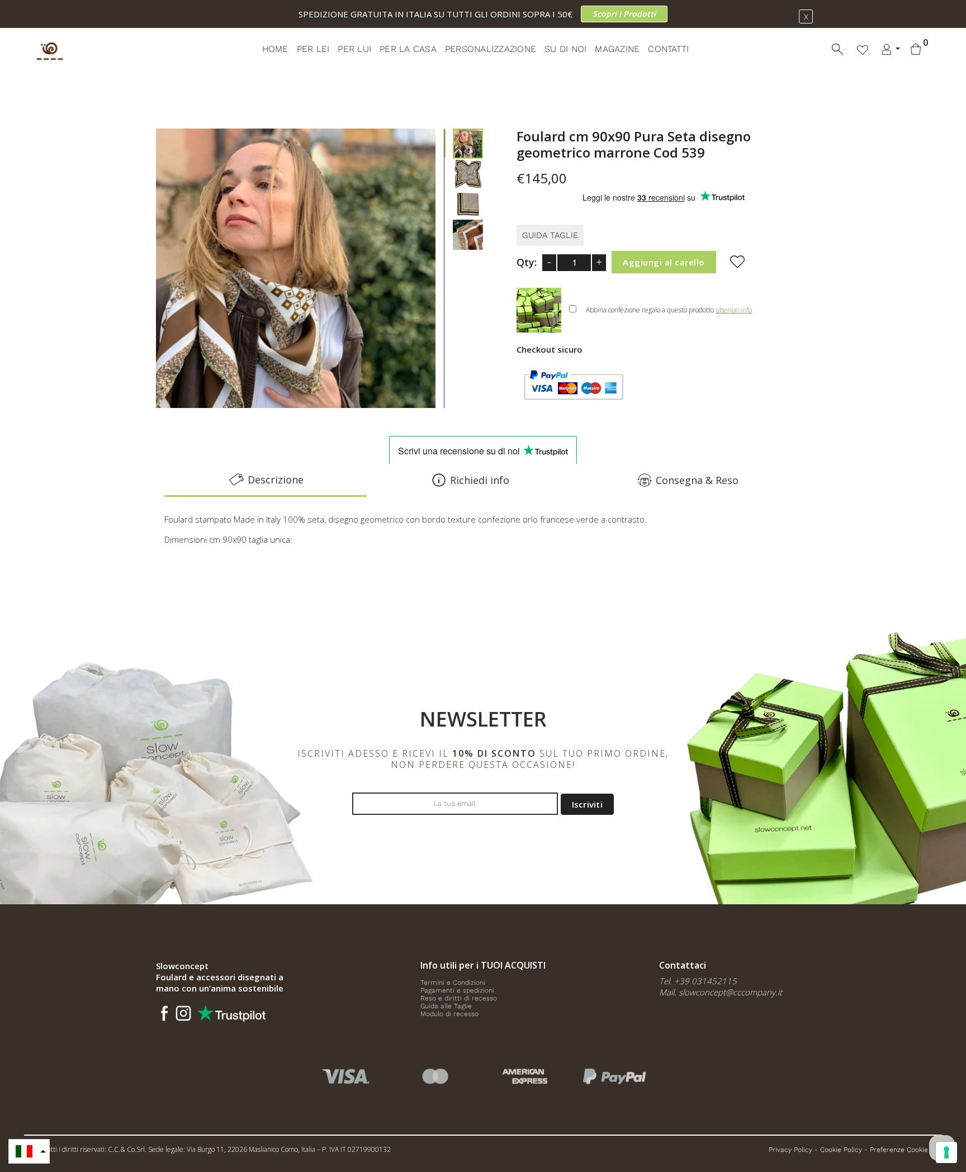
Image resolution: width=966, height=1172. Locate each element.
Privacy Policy (790, 1150)
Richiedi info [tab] (479, 480)
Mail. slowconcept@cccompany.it (720, 992)
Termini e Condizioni (452, 982)
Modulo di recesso (449, 1014)
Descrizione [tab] (276, 479)
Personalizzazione (490, 49)
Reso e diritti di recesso (458, 998)
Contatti (668, 49)
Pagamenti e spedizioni (457, 990)
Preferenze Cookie (899, 1150)
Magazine (617, 49)
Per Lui (354, 49)
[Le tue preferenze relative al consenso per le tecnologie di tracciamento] (946, 1152)
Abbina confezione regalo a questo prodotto (669, 310)
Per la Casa (408, 49)
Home (275, 49)
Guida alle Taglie (446, 1006)
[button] (29, 1151)
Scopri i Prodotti (624, 13)
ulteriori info (734, 310)
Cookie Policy (841, 1150)
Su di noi (565, 49)
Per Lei (313, 49)
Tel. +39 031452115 (698, 980)
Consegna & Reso (697, 480)
